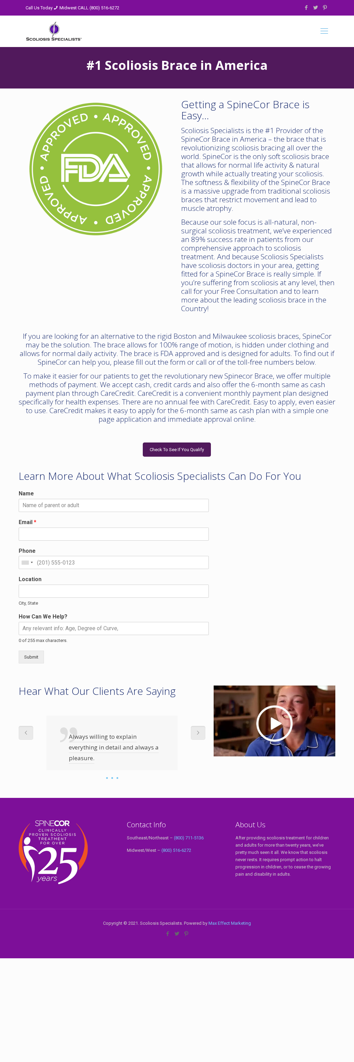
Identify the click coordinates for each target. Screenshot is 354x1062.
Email (27, 522)
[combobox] (27, 562)
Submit (31, 657)
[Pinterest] (324, 7)
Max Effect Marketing (229, 923)
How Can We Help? (43, 616)
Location (30, 579)
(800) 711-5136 (189, 837)
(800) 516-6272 (176, 850)
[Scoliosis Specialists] (54, 31)
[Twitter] (315, 7)
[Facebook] (306, 7)
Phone (27, 551)
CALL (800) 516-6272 (98, 7)
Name (26, 493)
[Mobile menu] (324, 31)
